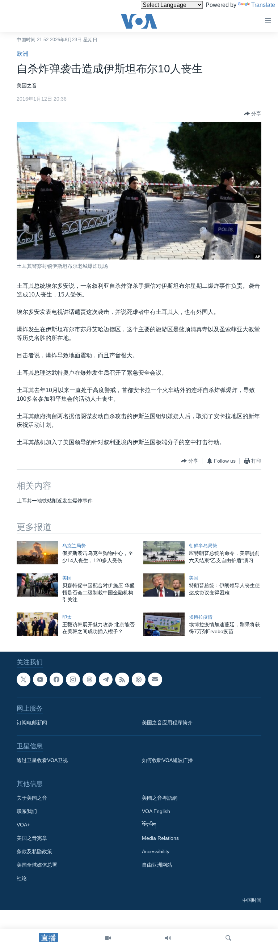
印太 (67, 617)
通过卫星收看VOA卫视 (42, 760)
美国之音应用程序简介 (167, 722)
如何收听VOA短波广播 (167, 760)
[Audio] (168, 938)
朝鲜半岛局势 (203, 545)
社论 (22, 878)
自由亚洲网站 (157, 865)
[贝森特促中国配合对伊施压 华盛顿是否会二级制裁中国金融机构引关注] (37, 585)
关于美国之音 (32, 798)
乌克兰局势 (74, 545)
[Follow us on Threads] (89, 679)
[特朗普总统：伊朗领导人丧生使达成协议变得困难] (164, 585)
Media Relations (160, 838)
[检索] (228, 938)
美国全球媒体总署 (37, 865)
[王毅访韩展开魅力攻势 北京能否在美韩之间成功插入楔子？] (37, 624)
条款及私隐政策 (34, 851)
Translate (263, 5)
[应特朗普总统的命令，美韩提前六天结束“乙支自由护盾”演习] (164, 552)
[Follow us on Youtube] (40, 679)
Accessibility (155, 851)
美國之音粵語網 (159, 798)
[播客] (139, 679)
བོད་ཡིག (149, 825)
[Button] (252, 113)
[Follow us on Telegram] (106, 679)
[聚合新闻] (122, 679)
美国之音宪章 (32, 838)
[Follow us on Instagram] (73, 679)
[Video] (108, 938)
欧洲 (22, 54)
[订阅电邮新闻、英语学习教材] (155, 679)
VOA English (156, 811)
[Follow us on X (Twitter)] (23, 679)
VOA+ (23, 825)
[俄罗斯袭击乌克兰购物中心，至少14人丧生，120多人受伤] (37, 552)
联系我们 (27, 811)
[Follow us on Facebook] (56, 679)
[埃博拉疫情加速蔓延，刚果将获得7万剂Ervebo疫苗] (164, 624)
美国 (67, 578)
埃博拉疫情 (200, 617)
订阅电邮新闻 (32, 722)
